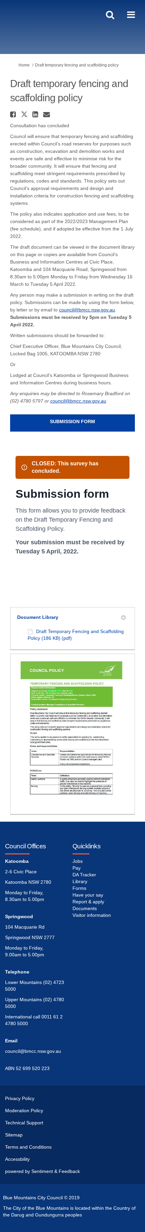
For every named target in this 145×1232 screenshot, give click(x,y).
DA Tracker (84, 874)
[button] (14, 114)
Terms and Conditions (28, 1147)
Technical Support (24, 1122)
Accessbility (17, 1159)
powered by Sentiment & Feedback (42, 1171)
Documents (84, 908)
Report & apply (88, 901)
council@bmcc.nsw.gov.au (87, 309)
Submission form (72, 421)
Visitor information (91, 915)
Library (79, 881)
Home (24, 65)
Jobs (77, 861)
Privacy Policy (19, 1098)
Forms (79, 888)
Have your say (87, 895)
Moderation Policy (24, 1110)
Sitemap (14, 1135)
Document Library (37, 617)
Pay (76, 868)
